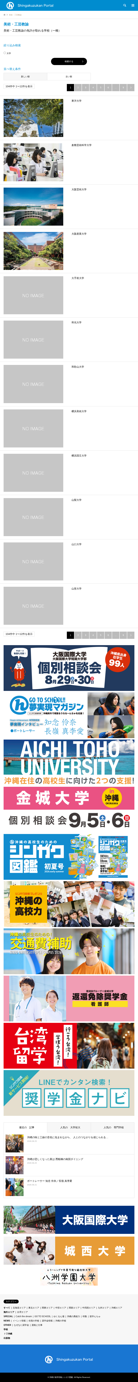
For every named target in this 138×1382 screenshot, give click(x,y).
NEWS (7, 1320)
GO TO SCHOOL (42, 1316)
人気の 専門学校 (112, 1127)
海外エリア (9, 1312)
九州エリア (103, 1307)
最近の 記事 (25, 1127)
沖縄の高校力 (73, 1316)
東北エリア (33, 1307)
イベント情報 (19, 1320)
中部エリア (60, 1307)
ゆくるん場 (59, 1316)
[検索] (124, 5)
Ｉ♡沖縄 (8, 1333)
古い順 (69, 76)
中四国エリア (88, 1307)
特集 (85, 1316)
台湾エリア (22, 1312)
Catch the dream (24, 1316)
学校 (6, 1329)
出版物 (7, 1338)
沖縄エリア (116, 1307)
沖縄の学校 (60, 1320)
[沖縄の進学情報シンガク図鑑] (30, 5)
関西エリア (74, 1307)
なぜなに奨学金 (21, 1325)
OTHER (7, 1325)
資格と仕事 (37, 1325)
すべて (7, 1307)
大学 (9, 53)
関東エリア (47, 1307)
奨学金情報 (47, 1320)
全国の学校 (33, 1320)
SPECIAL (8, 1316)
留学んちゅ (95, 1316)
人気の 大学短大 (69, 1127)
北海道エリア (19, 1307)
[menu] (132, 5)
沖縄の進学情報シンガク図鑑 (61, 1377)
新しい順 (25, 76)
